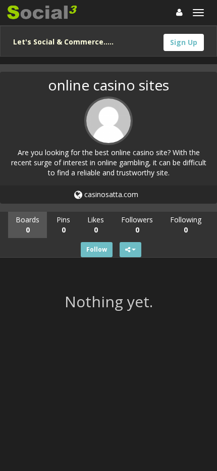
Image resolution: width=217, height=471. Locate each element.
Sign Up (183, 42)
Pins (63, 224)
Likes (95, 224)
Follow (96, 249)
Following (185, 224)
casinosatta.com (110, 194)
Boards (27, 224)
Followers (137, 224)
